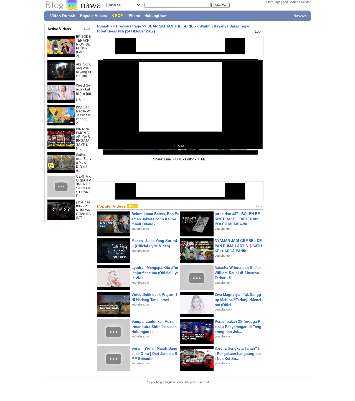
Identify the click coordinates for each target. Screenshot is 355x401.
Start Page (273, 2)
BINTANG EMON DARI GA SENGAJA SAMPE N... (83, 138)
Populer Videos (93, 16)
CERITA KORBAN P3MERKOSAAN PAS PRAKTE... (83, 186)
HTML (201, 159)
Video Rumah (62, 16)
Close (179, 146)
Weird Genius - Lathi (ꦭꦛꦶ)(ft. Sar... (83, 93)
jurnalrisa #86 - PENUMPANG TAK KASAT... (83, 210)
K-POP (117, 16)
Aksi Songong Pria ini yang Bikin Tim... (83, 70)
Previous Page (128, 26)
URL (178, 159)
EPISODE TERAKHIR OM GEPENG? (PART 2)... (83, 46)
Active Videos (59, 29)
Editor (189, 159)
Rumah (103, 26)
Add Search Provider (297, 2)
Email (168, 159)
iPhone (134, 16)
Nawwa (300, 16)
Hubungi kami (156, 16)
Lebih (87, 28)
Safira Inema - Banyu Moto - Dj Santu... (83, 162)
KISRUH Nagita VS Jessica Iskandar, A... (83, 115)
